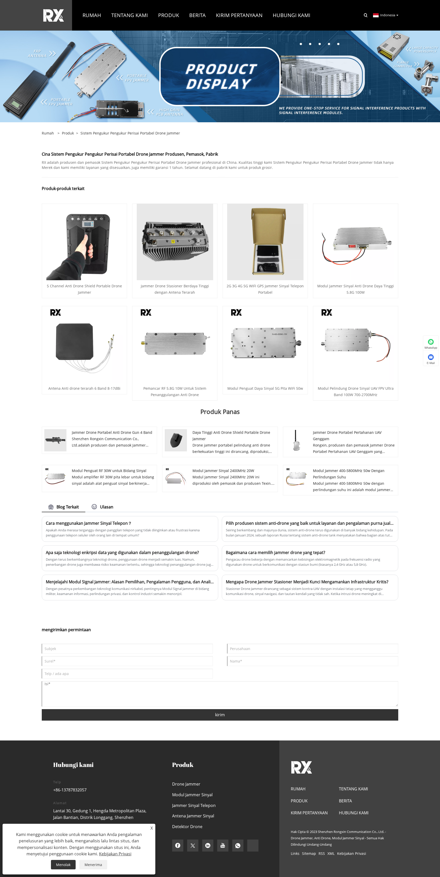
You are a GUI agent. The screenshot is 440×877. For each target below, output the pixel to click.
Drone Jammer (186, 784)
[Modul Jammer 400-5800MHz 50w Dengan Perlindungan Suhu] (296, 478)
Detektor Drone (187, 826)
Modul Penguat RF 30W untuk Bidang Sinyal (109, 470)
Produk (68, 133)
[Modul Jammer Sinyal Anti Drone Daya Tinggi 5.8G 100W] (356, 241)
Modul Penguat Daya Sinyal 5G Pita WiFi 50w (265, 388)
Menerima (93, 864)
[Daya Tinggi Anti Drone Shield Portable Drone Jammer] (176, 439)
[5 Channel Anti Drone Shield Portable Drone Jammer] (84, 241)
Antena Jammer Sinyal (193, 816)
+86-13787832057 (70, 790)
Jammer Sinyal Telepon (194, 805)
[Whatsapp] (237, 846)
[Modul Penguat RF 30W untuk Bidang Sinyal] (55, 478)
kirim (220, 715)
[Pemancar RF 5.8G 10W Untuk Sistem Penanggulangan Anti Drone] (175, 344)
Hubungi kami (353, 813)
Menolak (63, 864)
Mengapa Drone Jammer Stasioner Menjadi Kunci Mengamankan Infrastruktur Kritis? (307, 582)
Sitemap (309, 853)
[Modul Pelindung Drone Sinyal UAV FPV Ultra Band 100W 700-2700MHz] (356, 344)
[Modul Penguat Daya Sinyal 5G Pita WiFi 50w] (265, 344)
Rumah (298, 789)
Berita (345, 801)
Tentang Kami (353, 789)
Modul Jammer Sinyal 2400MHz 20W (223, 470)
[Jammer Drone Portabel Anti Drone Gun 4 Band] (55, 439)
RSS (322, 853)
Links (295, 853)
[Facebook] (177, 846)
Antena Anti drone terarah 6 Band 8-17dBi (84, 388)
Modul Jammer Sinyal (192, 795)
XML (331, 853)
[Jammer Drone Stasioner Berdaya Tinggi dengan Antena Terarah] (175, 241)
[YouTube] (222, 846)
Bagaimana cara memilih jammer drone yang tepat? (275, 552)
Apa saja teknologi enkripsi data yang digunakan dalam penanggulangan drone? (122, 552)
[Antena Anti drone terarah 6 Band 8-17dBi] (84, 344)
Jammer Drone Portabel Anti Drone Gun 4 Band (112, 432)
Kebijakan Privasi (351, 853)
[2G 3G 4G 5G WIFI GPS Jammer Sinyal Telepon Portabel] (265, 241)
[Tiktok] (252, 846)
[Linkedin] (207, 846)
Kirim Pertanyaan (309, 813)
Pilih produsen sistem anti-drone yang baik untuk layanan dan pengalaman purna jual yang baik (310, 523)
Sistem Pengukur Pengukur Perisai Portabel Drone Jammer (130, 133)
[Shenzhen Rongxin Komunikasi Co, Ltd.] (53, 14)
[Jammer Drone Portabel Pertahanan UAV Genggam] (296, 439)
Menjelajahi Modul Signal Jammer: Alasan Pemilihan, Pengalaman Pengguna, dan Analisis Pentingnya (130, 582)
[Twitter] (192, 846)
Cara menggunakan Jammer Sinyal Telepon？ (89, 523)
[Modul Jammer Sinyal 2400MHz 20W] (176, 478)
